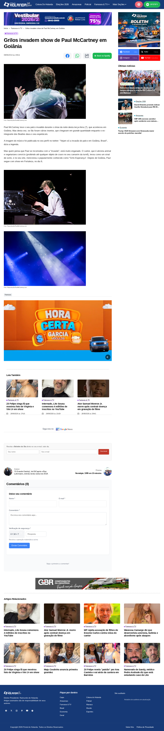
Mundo (89, 708)
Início (6, 28)
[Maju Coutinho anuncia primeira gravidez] (62, 653)
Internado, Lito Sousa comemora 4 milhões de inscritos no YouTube (54, 406)
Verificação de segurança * (20, 528)
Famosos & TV (16, 28)
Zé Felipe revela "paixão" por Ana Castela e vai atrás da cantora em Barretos (101, 672)
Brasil (62, 708)
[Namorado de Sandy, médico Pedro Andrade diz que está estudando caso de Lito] (142, 653)
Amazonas (64, 701)
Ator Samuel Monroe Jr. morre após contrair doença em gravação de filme (92, 406)
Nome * (12, 498)
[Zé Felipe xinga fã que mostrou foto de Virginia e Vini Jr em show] (22, 388)
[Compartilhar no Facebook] (67, 56)
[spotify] (32, 710)
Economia (64, 712)
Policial (89, 701)
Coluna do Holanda (93, 697)
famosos (8, 295)
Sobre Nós (130, 727)
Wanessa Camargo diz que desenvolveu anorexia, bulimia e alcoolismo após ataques (141, 633)
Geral (62, 715)
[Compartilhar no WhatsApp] (77, 56)
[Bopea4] (18, 4)
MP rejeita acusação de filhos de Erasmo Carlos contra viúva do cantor (101, 633)
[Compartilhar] (87, 56)
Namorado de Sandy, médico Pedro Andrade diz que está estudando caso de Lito (139, 672)
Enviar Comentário (19, 545)
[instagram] (16, 710)
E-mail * (62, 498)
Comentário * (14, 510)
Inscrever (103, 451)
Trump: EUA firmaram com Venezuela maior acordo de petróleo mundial (136, 132)
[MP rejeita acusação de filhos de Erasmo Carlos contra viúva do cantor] (102, 613)
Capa (62, 697)
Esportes (89, 712)
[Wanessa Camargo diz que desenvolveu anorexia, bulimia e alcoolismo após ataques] (142, 613)
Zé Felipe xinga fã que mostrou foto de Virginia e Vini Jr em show (20, 406)
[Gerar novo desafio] (21, 534)
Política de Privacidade (145, 727)
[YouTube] (27, 710)
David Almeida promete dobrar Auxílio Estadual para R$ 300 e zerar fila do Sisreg (147, 106)
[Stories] (139, 4)
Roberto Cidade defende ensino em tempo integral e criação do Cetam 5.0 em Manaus (137, 90)
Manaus (89, 704)
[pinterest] (22, 710)
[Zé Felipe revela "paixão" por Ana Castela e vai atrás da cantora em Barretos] (102, 653)
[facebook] (6, 710)
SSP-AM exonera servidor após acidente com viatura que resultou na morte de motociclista (145, 120)
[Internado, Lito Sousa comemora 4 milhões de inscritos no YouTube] (58, 388)
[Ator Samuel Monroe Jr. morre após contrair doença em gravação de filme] (93, 388)
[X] (11, 710)
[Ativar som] (107, 357)
